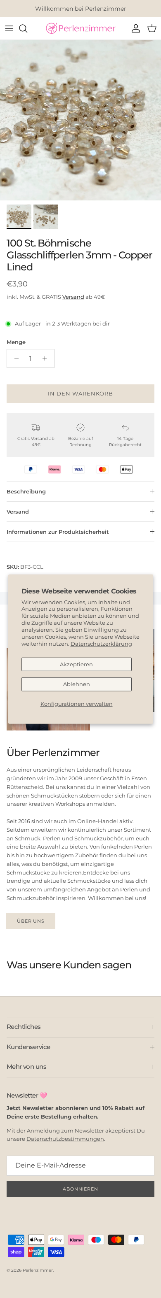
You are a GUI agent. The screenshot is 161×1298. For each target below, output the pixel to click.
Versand (73, 296)
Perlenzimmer (38, 1270)
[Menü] (9, 28)
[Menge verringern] (14, 358)
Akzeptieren (76, 664)
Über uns (31, 921)
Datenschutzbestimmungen (65, 1138)
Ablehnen (76, 684)
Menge (16, 342)
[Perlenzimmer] (80, 28)
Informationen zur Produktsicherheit (58, 531)
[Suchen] (27, 28)
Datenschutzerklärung (101, 643)
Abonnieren (80, 1189)
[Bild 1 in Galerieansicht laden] (80, 120)
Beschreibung (26, 491)
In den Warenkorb (81, 393)
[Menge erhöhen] (47, 358)
